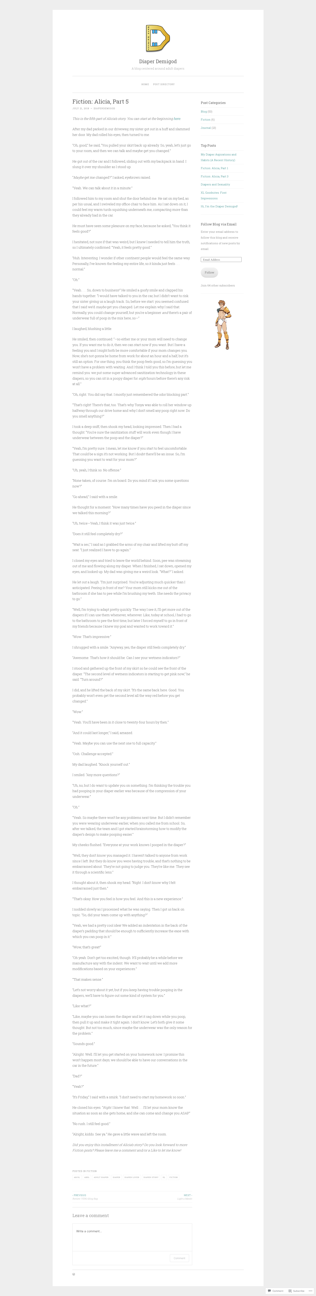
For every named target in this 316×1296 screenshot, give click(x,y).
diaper (116, 1177)
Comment (179, 1258)
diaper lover (132, 1177)
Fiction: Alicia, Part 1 (214, 168)
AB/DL (77, 1177)
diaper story (151, 1177)
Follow (209, 272)
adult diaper (101, 1177)
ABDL (87, 1177)
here (177, 118)
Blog (204, 111)
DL (164, 1177)
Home (145, 84)
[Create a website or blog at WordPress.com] (73, 1274)
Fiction (91, 1171)
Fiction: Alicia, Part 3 (214, 176)
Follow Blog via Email (219, 224)
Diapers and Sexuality (215, 184)
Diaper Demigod (158, 61)
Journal (206, 128)
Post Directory (164, 84)
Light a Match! (184, 1197)
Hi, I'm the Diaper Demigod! (219, 206)
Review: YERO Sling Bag (85, 1197)
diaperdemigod (104, 108)
